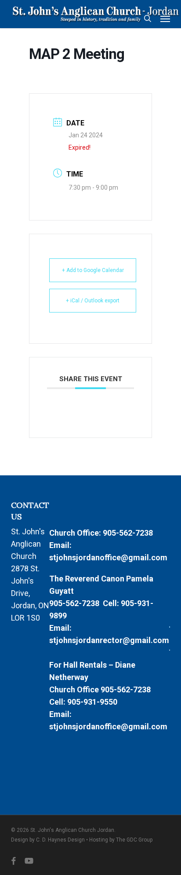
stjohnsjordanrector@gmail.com (109, 640)
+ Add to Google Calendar (93, 270)
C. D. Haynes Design (60, 840)
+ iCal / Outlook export (92, 301)
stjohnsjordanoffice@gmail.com (108, 557)
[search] (147, 18)
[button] (165, 18)
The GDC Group (134, 840)
